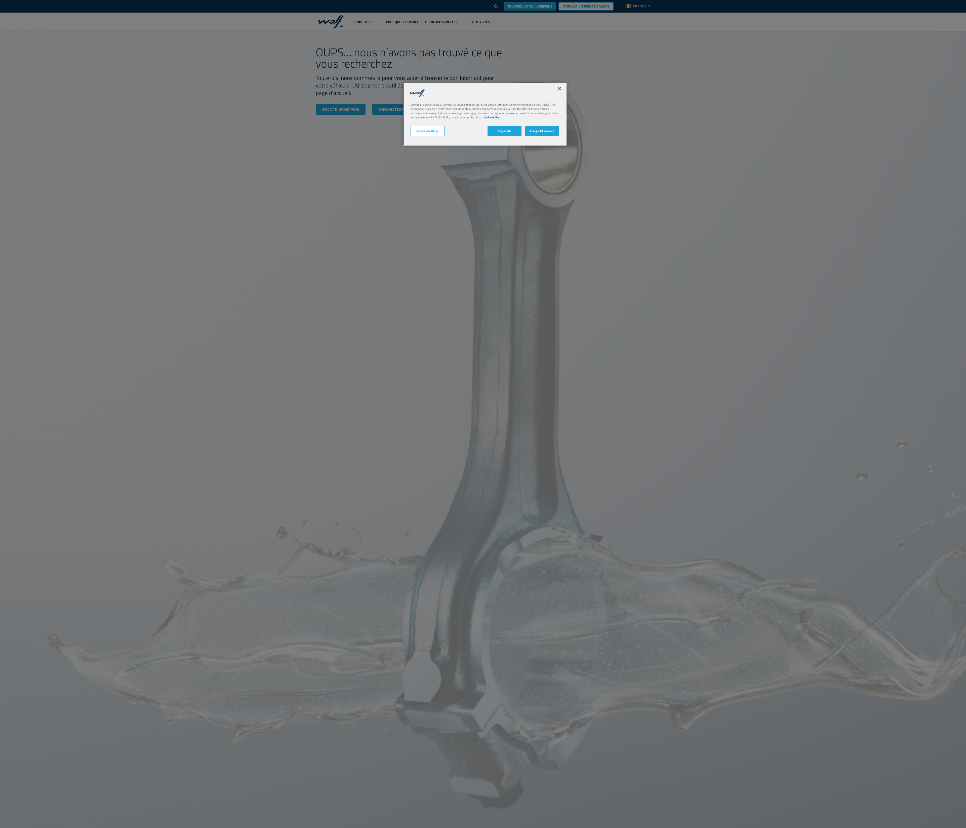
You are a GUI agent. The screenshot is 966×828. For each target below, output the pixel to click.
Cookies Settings (427, 131)
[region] (485, 114)
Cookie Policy (492, 117)
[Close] (559, 88)
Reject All (504, 131)
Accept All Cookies (542, 131)
